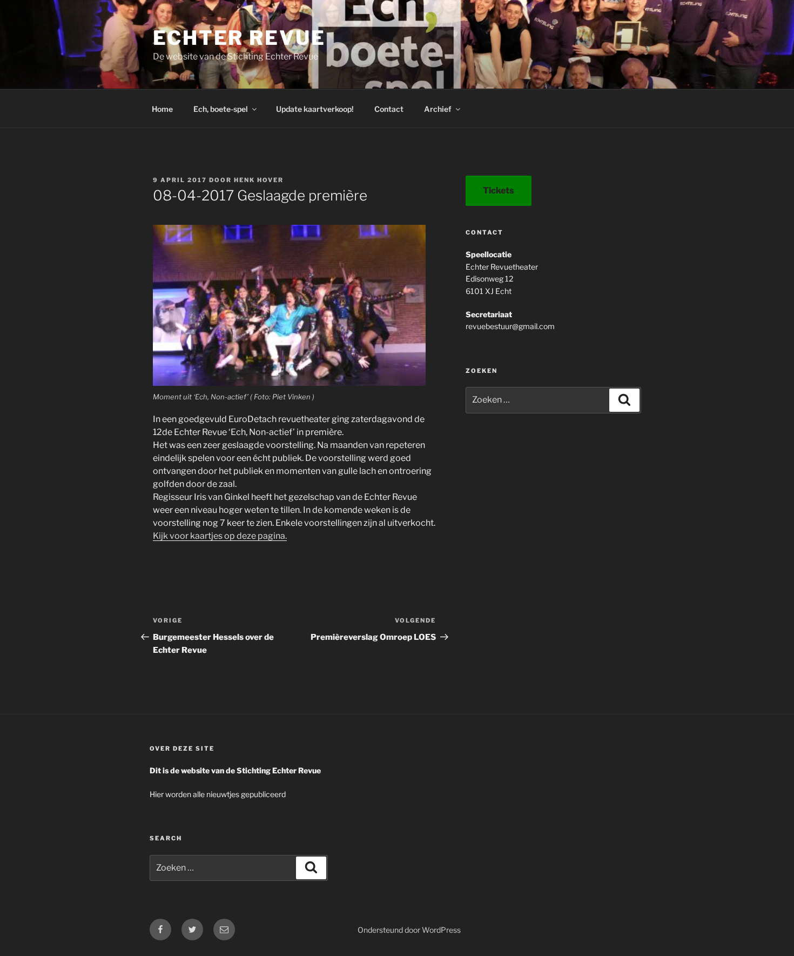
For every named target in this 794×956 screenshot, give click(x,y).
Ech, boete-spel (220, 108)
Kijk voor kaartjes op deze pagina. (220, 536)
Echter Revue (239, 38)
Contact (388, 108)
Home (162, 108)
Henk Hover (259, 180)
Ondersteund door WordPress (409, 929)
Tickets (498, 190)
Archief (438, 108)
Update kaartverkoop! (315, 108)
